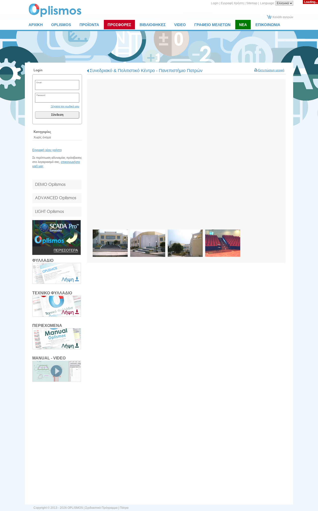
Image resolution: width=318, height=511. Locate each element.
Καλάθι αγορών (283, 17)
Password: (41, 95)
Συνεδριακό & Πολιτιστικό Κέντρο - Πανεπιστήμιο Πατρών (146, 70)
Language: (268, 3)
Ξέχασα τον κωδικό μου (65, 106)
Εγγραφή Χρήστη (232, 3)
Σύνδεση (57, 115)
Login (215, 3)
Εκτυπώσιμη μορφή (271, 70)
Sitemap (251, 3)
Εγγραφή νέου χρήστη (47, 150)
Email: (39, 82)
